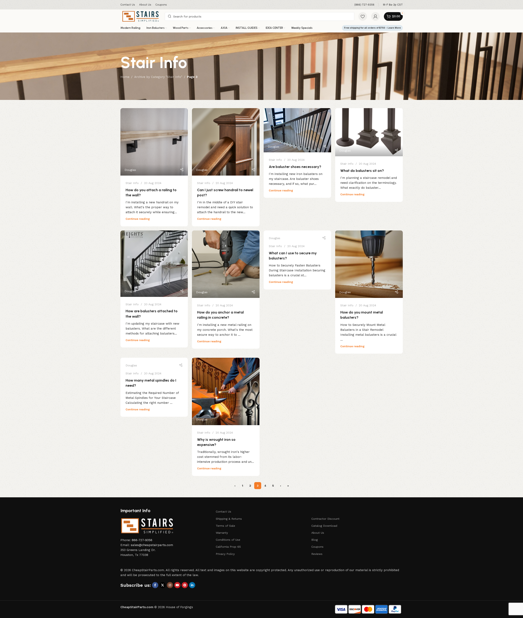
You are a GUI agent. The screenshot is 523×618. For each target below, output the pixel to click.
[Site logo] (140, 16)
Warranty (222, 532)
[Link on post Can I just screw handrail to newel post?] (226, 142)
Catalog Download (324, 525)
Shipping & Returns (229, 518)
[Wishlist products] (362, 16)
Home (124, 77)
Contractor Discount (325, 518)
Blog (314, 539)
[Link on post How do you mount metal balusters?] (369, 264)
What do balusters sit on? (362, 170)
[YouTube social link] (177, 585)
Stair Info (132, 183)
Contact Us (223, 511)
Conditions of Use (228, 539)
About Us (317, 532)
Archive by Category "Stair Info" (158, 77)
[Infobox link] (364, 5)
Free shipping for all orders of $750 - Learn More (372, 28)
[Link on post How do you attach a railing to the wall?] (154, 142)
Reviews (316, 554)
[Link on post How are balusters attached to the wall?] (154, 263)
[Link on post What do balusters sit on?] (369, 132)
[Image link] (147, 525)
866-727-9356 (142, 540)
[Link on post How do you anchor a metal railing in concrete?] (226, 264)
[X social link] (162, 585)
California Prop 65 (228, 546)
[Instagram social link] (170, 585)
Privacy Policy (225, 554)
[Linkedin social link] (192, 585)
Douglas (130, 169)
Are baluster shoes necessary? (295, 166)
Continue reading (138, 218)
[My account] (375, 16)
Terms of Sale (225, 525)
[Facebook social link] (155, 585)
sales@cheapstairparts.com (152, 545)
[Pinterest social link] (185, 585)
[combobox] (259, 16)
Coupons (317, 546)
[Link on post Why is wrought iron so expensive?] (226, 391)
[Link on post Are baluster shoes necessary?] (297, 130)
